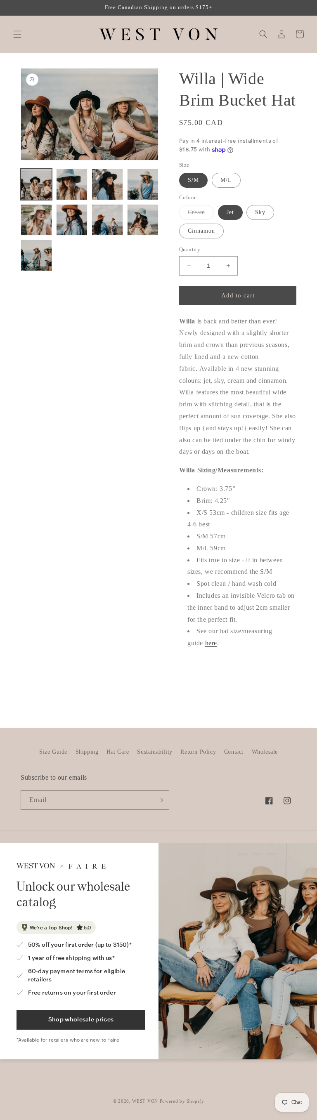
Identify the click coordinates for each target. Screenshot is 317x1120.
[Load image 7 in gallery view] (107, 220)
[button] (17, 34)
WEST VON (145, 1101)
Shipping (87, 752)
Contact (234, 752)
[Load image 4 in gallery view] (142, 184)
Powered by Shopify (182, 1101)
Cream (201, 214)
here (211, 642)
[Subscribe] (160, 800)
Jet (230, 212)
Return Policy (198, 752)
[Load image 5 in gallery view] (36, 220)
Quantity (189, 249)
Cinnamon (201, 231)
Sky (260, 212)
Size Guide (53, 752)
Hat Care (117, 752)
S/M (193, 180)
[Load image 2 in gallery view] (72, 184)
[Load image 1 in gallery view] (36, 184)
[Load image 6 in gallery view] (72, 220)
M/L (226, 180)
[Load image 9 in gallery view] (36, 255)
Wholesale (265, 752)
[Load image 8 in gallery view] (142, 220)
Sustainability (154, 752)
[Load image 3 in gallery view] (107, 184)
